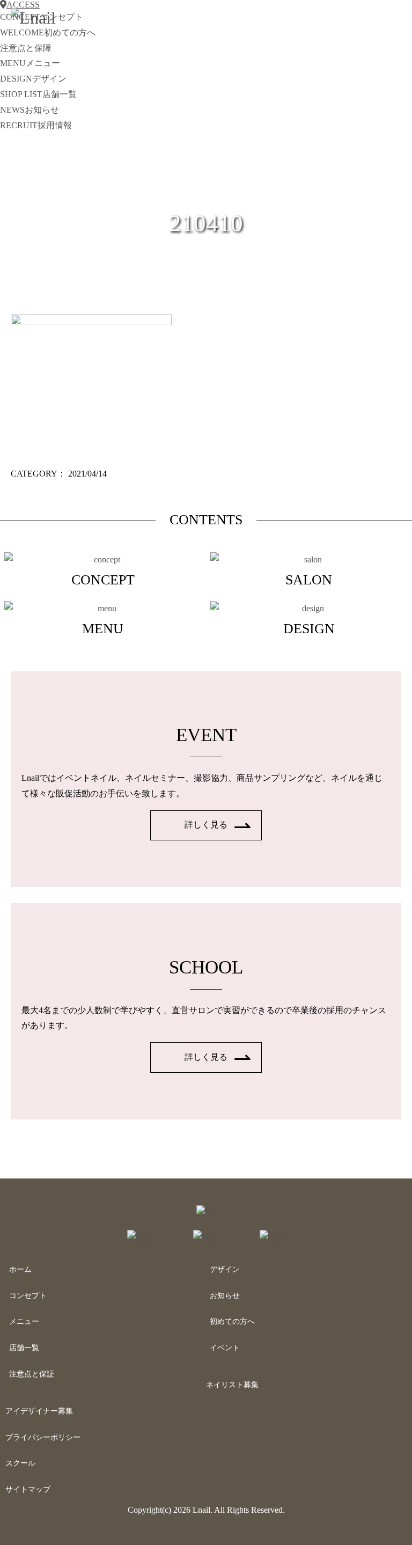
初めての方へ (232, 1321)
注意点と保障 (26, 48)
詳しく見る (206, 824)
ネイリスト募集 (232, 1385)
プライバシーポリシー (42, 1437)
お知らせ (225, 1296)
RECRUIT (36, 125)
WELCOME (47, 32)
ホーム (20, 1269)
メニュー (24, 1321)
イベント (225, 1348)
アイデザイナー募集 (39, 1411)
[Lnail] (206, 1209)
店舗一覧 (24, 1348)
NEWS (29, 109)
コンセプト (28, 1296)
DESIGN (33, 78)
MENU (30, 63)
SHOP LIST (38, 94)
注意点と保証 (31, 1374)
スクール (20, 1463)
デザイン (225, 1269)
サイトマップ (27, 1489)
